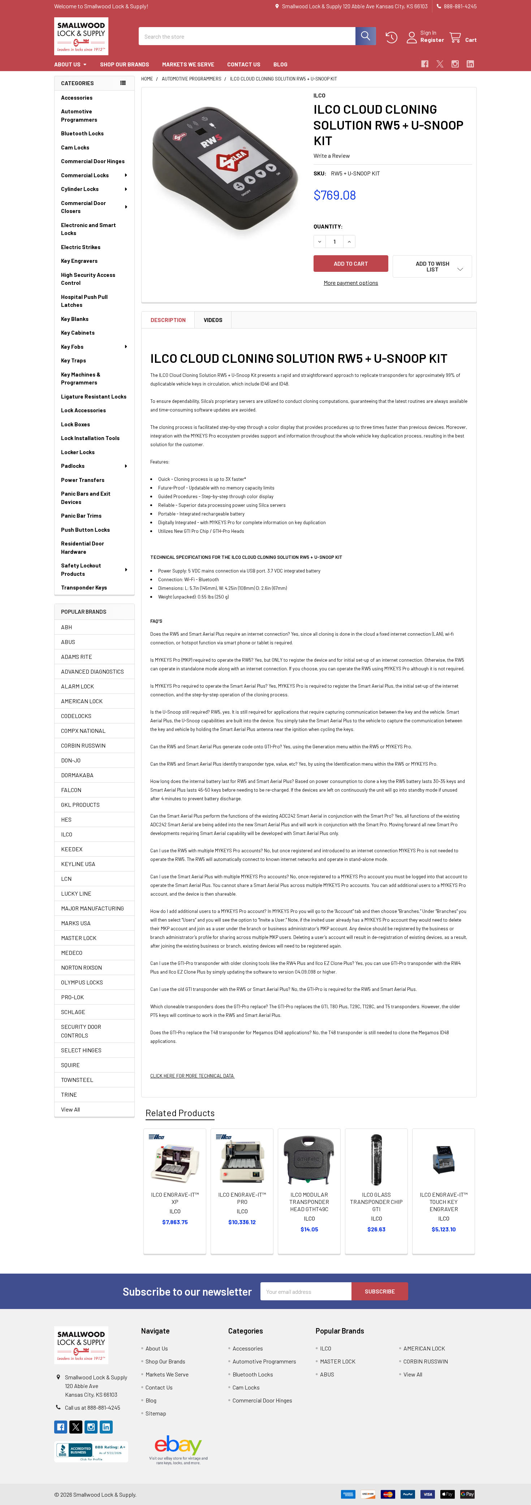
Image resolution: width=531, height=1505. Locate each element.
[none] (225, 171)
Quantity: (328, 226)
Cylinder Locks (80, 189)
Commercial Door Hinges (93, 161)
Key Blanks (74, 319)
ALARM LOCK (77, 686)
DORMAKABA (77, 774)
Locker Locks (78, 452)
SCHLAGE (73, 1011)
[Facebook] (424, 63)
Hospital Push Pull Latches (84, 300)
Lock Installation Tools (90, 438)
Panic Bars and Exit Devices (86, 497)
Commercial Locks (85, 175)
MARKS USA (76, 922)
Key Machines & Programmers (80, 378)
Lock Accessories (83, 410)
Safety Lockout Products (81, 569)
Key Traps (73, 360)
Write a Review (332, 155)
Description (168, 320)
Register (432, 39)
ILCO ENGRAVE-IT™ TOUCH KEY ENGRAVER (444, 1201)
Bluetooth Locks (82, 133)
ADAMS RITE (76, 656)
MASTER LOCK (78, 937)
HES (66, 819)
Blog (280, 64)
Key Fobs (72, 346)
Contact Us (243, 64)
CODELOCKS (76, 715)
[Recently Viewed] (393, 37)
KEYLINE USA (78, 863)
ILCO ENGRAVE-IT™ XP (175, 1198)
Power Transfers (82, 480)
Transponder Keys (84, 587)
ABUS (68, 641)
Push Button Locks (85, 529)
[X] (439, 63)
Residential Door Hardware (82, 547)
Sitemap (156, 1413)
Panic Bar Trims (81, 515)
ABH (66, 626)
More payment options (351, 282)
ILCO (66, 834)
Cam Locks (75, 147)
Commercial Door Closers (83, 207)
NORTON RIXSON (81, 967)
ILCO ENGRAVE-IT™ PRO (242, 1198)
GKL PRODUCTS (80, 804)
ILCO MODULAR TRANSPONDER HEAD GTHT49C (309, 1201)
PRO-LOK (72, 996)
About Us (67, 64)
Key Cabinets (78, 332)
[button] (432, 266)
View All (70, 1109)
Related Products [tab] (180, 1112)
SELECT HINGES (81, 1050)
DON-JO (71, 760)
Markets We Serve (188, 64)
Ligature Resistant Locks (93, 396)
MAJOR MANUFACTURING (92, 908)
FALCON (71, 789)
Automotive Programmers (79, 115)
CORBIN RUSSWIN (83, 745)
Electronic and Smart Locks (88, 229)
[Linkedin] (470, 63)
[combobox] (257, 36)
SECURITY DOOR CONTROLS (81, 1031)
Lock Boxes (75, 424)
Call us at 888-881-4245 (92, 1407)
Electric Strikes (80, 247)
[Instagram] (455, 63)
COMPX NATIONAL (83, 730)
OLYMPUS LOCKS (82, 982)
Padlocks (73, 465)
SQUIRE (70, 1064)
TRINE (69, 1094)
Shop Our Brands (124, 64)
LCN (66, 878)
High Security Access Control (88, 278)
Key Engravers (79, 260)
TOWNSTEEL (77, 1079)
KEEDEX (71, 848)
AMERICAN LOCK (82, 700)
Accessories (76, 97)
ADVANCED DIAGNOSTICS (92, 671)
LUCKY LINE (76, 893)
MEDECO (71, 952)
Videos (213, 320)
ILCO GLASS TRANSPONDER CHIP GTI (376, 1201)
